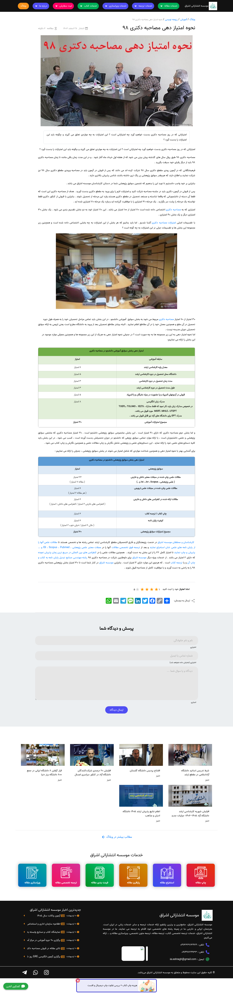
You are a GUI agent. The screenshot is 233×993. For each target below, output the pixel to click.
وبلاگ (192, 19)
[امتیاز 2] (152, 589)
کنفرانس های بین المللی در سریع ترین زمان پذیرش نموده (67, 552)
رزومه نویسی (171, 19)
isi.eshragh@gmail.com (183, 959)
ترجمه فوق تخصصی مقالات (126, 547)
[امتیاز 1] (156, 589)
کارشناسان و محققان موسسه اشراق (176, 542)
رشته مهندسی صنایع (76, 558)
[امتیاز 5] (137, 589)
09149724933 (189, 952)
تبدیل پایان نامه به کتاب (52, 558)
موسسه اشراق (139, 558)
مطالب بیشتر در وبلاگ (119, 837)
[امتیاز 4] (142, 589)
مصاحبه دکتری (173, 210)
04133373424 (188, 945)
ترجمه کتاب (176, 563)
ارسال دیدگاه (116, 710)
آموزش (183, 19)
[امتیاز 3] (147, 589)
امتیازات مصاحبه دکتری (164, 223)
